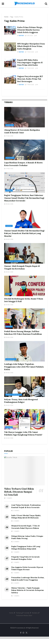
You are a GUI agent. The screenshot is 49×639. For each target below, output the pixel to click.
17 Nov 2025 (30, 52)
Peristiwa (10, 158)
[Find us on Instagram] (23, 632)
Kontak (26, 613)
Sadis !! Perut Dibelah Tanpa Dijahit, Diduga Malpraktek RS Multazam (26, 516)
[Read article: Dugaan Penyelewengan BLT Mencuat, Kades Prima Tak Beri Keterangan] (10, 79)
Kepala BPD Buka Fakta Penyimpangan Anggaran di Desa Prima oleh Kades (30, 62)
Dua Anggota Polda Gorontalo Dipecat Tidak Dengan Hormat (27, 568)
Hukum (9, 294)
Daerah (9, 190)
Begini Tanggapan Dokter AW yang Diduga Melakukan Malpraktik (25, 547)
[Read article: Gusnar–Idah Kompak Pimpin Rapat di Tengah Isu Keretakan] (24, 253)
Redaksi (35, 613)
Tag (11, 17)
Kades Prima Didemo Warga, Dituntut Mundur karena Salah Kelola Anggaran (30, 29)
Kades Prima (19, 17)
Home (6, 17)
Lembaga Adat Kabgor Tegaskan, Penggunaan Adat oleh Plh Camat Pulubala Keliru (24, 367)
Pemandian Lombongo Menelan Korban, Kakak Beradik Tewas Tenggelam (27, 578)
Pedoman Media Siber (24, 615)
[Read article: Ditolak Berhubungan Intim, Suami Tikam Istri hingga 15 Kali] (24, 286)
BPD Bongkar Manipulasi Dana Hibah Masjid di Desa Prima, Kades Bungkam (31, 46)
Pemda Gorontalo (13, 395)
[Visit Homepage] (24, 3)
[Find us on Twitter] (26, 632)
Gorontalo (11, 359)
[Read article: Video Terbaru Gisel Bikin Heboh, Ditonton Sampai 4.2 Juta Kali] (24, 470)
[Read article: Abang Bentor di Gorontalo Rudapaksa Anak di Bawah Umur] (24, 117)
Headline (9, 125)
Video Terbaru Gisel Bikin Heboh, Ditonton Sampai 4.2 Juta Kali (19, 491)
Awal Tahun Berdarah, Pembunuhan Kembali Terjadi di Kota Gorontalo (26, 506)
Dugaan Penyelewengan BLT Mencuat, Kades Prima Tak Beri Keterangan (30, 79)
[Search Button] (46, 3)
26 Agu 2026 (9, 204)
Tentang (19, 613)
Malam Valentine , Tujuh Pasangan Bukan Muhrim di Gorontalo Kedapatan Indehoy (27, 590)
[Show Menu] (3, 3)
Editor (21, 35)
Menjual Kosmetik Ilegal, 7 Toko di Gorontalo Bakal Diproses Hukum (25, 527)
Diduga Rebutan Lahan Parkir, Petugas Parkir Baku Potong (27, 537)
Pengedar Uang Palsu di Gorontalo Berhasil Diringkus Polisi (25, 558)
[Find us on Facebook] (20, 632)
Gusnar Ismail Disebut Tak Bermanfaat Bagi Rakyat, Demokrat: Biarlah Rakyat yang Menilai (24, 233)
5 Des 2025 (29, 35)
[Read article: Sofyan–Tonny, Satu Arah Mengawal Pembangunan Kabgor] (24, 386)
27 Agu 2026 (9, 136)
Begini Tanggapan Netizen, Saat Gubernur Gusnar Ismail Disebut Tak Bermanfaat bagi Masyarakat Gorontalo (24, 198)
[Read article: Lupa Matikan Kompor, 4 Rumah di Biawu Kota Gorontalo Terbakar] (24, 150)
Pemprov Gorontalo (14, 261)
